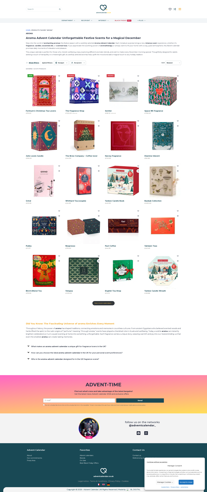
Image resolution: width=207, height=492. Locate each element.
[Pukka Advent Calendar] (44, 226)
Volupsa (69, 291)
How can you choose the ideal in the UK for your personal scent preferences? (77, 353)
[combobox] (42, 9)
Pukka (28, 246)
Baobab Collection (153, 201)
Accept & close (186, 482)
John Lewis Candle (34, 156)
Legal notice (83, 481)
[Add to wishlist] (59, 76)
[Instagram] (146, 433)
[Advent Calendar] (103, 484)
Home (28, 30)
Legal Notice (184, 487)
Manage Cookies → (165, 482)
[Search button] (60, 9)
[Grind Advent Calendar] (44, 181)
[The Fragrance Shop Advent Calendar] (83, 91)
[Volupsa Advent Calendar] (83, 271)
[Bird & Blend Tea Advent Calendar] (44, 271)
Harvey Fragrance (113, 156)
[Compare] (175, 9)
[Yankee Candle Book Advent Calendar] (123, 181)
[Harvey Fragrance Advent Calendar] (123, 136)
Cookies (125, 481)
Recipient (78, 63)
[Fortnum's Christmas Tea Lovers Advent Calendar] (44, 91)
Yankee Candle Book (114, 201)
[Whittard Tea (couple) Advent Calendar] (83, 181)
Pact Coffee (110, 246)
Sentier (108, 111)
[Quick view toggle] (59, 81)
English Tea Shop (113, 291)
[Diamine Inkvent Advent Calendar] (162, 136)
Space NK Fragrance (153, 111)
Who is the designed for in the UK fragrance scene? (65, 359)
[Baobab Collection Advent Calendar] (162, 181)
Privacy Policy (175, 487)
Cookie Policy (165, 487)
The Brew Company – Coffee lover (81, 156)
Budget (61, 63)
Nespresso (70, 246)
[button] (103, 346)
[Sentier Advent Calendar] (123, 91)
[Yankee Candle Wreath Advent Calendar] (162, 271)
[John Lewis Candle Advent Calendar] (44, 136)
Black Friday (123, 20)
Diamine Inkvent (152, 156)
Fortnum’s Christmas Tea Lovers (41, 111)
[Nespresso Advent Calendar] (83, 226)
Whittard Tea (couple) (75, 201)
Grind (28, 201)
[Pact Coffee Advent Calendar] (123, 226)
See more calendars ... (103, 303)
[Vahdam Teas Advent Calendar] (162, 226)
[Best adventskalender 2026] (108, 484)
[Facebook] (138, 433)
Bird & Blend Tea (34, 291)
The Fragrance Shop (74, 111)
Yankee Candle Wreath (155, 291)
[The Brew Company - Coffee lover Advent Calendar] (83, 136)
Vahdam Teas (150, 246)
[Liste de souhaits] (170, 9)
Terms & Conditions (98, 481)
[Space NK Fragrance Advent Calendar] (162, 91)
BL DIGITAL (135, 490)
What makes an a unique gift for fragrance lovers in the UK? (68, 346)
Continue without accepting (157, 462)
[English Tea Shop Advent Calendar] (123, 271)
